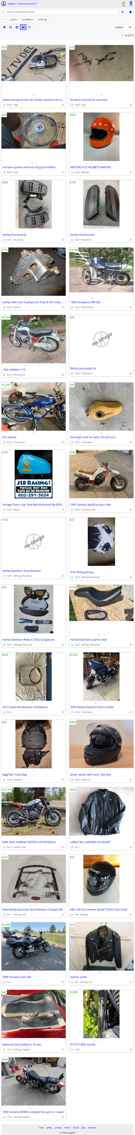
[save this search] (130, 12)
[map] (29, 27)
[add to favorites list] (4, 105)
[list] (4, 27)
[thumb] (11, 27)
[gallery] (23, 27)
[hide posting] (63, 105)
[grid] (17, 27)
